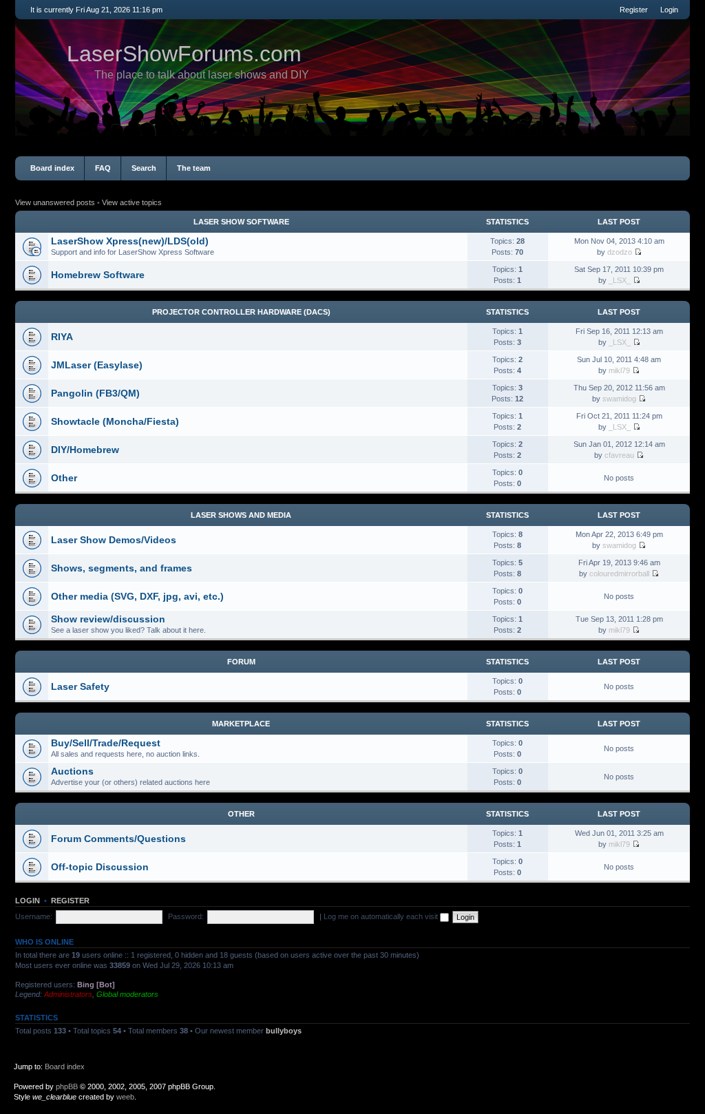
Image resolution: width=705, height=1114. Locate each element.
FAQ (103, 168)
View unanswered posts (55, 202)
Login (669, 10)
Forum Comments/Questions (118, 838)
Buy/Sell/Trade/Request (105, 742)
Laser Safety (80, 686)
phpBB (67, 1086)
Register (634, 10)
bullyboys (284, 1031)
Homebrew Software (98, 274)
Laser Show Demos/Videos (113, 539)
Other (64, 477)
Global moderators (127, 994)
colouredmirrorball (619, 573)
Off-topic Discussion (100, 866)
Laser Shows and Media (241, 515)
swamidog (619, 399)
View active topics (132, 202)
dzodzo (619, 252)
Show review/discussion (108, 618)
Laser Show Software (241, 222)
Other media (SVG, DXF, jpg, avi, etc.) (137, 596)
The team (194, 168)
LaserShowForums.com (184, 53)
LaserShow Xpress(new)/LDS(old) (130, 240)
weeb (125, 1097)
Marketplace (241, 723)
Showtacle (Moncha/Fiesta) (115, 421)
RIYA (62, 336)
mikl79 (619, 370)
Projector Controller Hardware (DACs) (241, 312)
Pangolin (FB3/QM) (95, 393)
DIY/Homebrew (85, 449)
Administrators (68, 994)
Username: (33, 916)
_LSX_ (620, 280)
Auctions (72, 771)
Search (143, 168)
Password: (186, 916)
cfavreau (619, 455)
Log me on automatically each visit (382, 916)
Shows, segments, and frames (121, 568)
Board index (52, 168)
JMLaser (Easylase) (97, 364)
